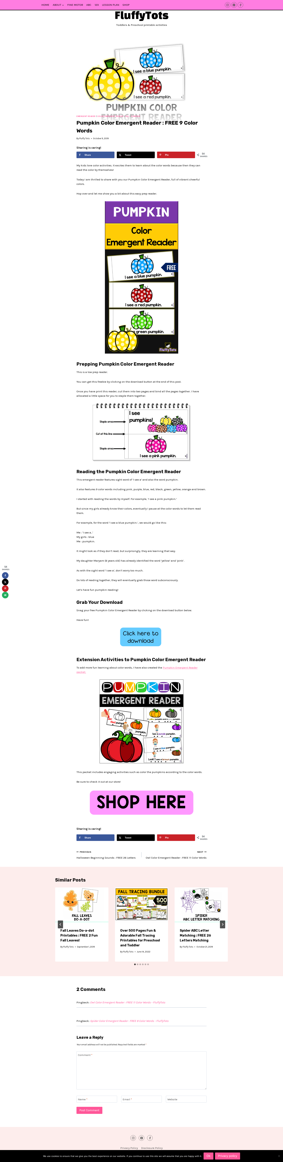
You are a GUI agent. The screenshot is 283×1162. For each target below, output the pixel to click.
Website (172, 1099)
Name (82, 1099)
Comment (85, 1055)
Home (45, 4)
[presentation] (81, 905)
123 (97, 4)
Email (127, 1099)
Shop (126, 4)
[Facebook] (240, 5)
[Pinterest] (234, 5)
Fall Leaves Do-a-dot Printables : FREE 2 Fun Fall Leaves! (79, 935)
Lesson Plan (110, 4)
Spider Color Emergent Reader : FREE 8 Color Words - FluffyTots (129, 1021)
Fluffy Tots (84, 138)
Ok (208, 1156)
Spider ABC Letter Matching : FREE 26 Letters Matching (195, 935)
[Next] (222, 924)
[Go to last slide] (60, 924)
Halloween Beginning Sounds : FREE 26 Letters (106, 855)
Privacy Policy (129, 1148)
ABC (88, 4)
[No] (279, 1156)
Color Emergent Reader (110, 116)
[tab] (135, 964)
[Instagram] (227, 5)
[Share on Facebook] (5, 575)
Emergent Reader (85, 116)
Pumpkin (135, 116)
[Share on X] (5, 582)
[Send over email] (5, 595)
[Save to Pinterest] (5, 588)
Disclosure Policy (152, 1148)
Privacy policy (227, 1156)
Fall (127, 116)
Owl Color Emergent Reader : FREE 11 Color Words (176, 855)
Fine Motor (75, 4)
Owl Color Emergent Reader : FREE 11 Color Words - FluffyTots (127, 1002)
